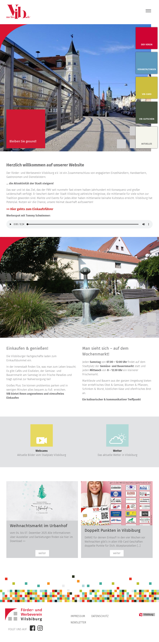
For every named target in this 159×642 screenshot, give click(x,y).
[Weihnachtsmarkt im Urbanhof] (42, 519)
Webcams (42, 451)
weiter (42, 553)
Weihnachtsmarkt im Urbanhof (38, 525)
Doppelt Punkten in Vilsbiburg (112, 530)
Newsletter (78, 622)
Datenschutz (100, 616)
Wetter (117, 451)
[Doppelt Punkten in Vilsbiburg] (117, 524)
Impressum (78, 616)
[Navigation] (148, 12)
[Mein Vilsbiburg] (18, 18)
